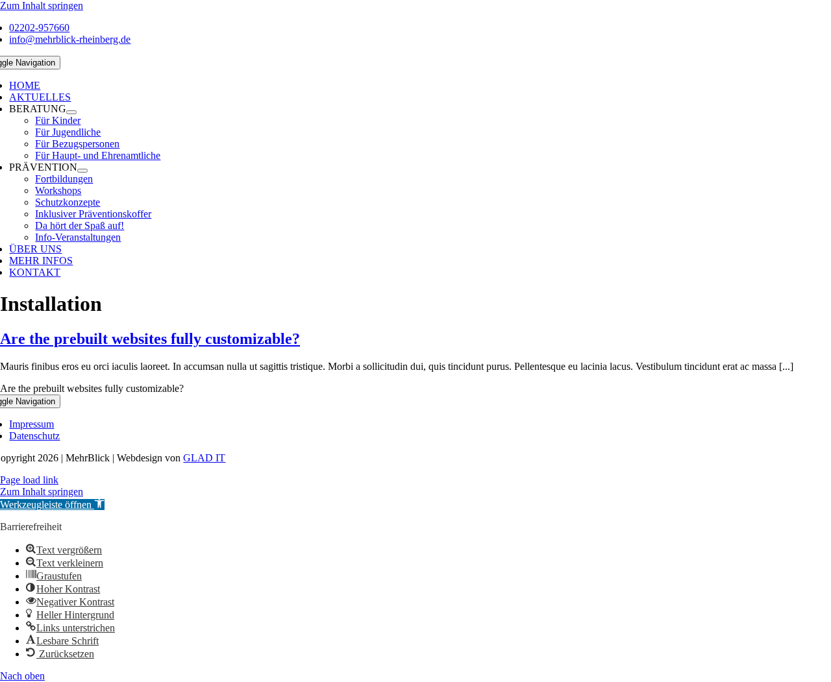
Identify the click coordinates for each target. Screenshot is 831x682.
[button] (52, 504)
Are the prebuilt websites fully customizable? (150, 338)
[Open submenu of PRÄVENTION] (82, 171)
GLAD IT (204, 457)
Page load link (29, 479)
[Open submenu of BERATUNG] (71, 112)
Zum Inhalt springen (41, 5)
